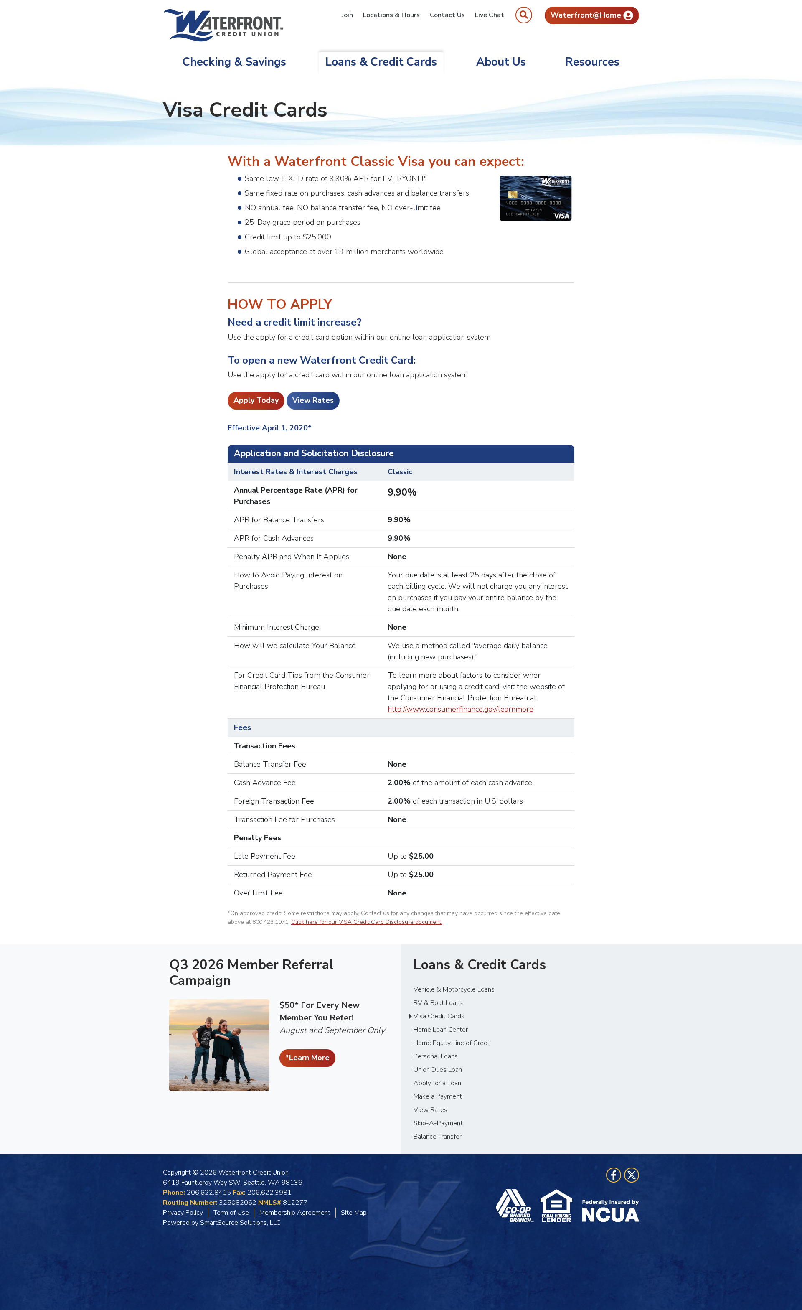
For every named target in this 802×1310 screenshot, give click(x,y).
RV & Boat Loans (438, 1002)
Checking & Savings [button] (234, 62)
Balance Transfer (438, 1136)
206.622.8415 (209, 1192)
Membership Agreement (294, 1212)
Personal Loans (436, 1056)
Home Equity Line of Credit (452, 1043)
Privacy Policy (183, 1212)
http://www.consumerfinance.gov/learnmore (460, 709)
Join (347, 15)
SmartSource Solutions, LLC (240, 1222)
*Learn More (307, 1058)
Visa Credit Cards (439, 1016)
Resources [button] (592, 62)
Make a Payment (438, 1096)
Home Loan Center (441, 1029)
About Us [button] (501, 62)
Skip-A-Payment (438, 1123)
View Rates (313, 400)
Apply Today (256, 400)
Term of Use (231, 1212)
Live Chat (489, 15)
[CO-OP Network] (518, 1205)
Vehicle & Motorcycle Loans (454, 989)
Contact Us (447, 15)
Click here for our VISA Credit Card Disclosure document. (366, 922)
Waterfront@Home (586, 15)
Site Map (354, 1212)
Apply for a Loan (437, 1083)
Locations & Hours (391, 15)
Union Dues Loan (438, 1069)
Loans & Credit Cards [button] (381, 62)
